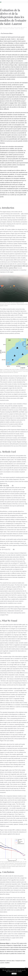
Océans (12, 28)
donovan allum (10, 960)
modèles (7, 962)
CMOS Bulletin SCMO (13, 27)
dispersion (3, 960)
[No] (26, 972)
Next (26, 967)
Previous (3, 967)
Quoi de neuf (19, 28)
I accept (14, 973)
